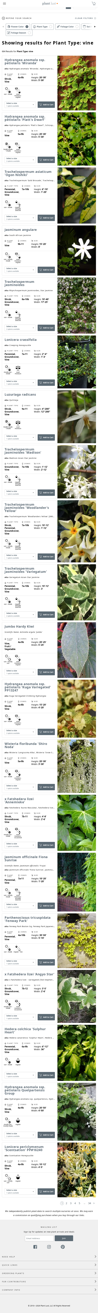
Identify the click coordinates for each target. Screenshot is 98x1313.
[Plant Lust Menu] (4, 4)
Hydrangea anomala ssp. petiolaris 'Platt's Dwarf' (25, 118)
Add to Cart (48, 104)
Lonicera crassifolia (21, 339)
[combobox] (20, 104)
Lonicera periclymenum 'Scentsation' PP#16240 (24, 1148)
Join (64, 1238)
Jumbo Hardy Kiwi (19, 626)
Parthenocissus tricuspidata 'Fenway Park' (28, 919)
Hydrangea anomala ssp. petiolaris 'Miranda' (25, 61)
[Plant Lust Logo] (50, 3)
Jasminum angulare (21, 229)
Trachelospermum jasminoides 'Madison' (23, 451)
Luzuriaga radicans (20, 394)
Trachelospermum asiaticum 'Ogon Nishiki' (28, 173)
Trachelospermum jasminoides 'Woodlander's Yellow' (27, 507)
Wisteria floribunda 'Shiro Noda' (26, 745)
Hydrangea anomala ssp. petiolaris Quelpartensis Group (25, 1090)
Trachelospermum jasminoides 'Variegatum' (26, 570)
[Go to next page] (94, 1203)
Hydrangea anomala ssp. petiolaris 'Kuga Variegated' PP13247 (28, 687)
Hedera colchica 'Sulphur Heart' (25, 1030)
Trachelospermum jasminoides (19, 283)
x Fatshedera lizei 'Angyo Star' (29, 974)
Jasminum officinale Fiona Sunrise (26, 858)
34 (89, 1203)
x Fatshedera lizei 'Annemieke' (19, 800)
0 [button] (94, 2)
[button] (3, 27)
